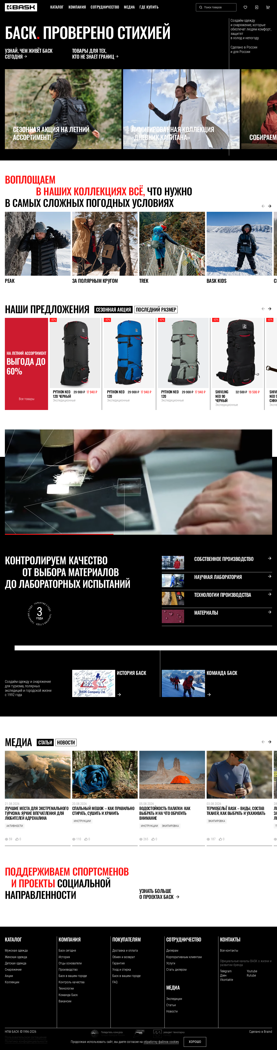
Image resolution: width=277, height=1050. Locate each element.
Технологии (66, 988)
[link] (21, 7)
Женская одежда (16, 957)
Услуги (170, 963)
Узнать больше (156, 894)
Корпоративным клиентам (184, 957)
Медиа (129, 7)
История (64, 957)
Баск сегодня (67, 950)
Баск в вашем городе (73, 976)
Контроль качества (72, 982)
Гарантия (118, 963)
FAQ (114, 982)
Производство (68, 969)
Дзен (223, 975)
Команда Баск (68, 995)
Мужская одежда (16, 950)
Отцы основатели (70, 963)
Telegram (226, 971)
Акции (9, 976)
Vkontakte (226, 980)
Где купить (149, 7)
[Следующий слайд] (17, 158)
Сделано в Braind (260, 1032)
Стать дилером (176, 969)
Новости (66, 742)
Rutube (251, 975)
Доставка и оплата (125, 950)
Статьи (45, 742)
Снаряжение (13, 969)
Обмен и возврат (123, 957)
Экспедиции (174, 999)
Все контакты (229, 950)
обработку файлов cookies (161, 1042)
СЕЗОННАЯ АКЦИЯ (113, 309)
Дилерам (172, 950)
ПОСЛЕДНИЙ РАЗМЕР (156, 309)
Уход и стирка (121, 969)
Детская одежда (15, 963)
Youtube (252, 971)
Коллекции (12, 982)
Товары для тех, (93, 53)
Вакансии (65, 1001)
